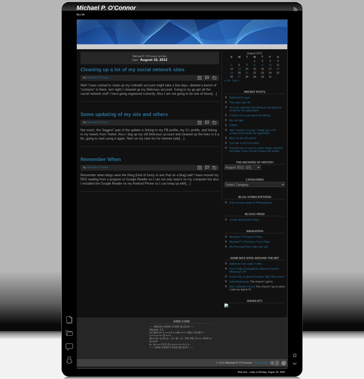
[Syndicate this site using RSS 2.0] (295, 9)
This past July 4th (240, 102)
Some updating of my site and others (124, 114)
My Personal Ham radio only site (248, 246)
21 (246, 72)
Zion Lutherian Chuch (242, 286)
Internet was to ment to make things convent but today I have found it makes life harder (256, 149)
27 (239, 76)
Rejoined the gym (239, 97)
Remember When (100, 159)
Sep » (235, 80)
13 (239, 68)
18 (277, 68)
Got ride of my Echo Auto (244, 143)
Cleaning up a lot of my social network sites (132, 69)
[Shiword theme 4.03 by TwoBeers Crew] (274, 362)
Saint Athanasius (239, 281)
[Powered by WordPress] (283, 362)
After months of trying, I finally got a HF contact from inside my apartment (252, 132)
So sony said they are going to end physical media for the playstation (255, 109)
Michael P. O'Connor (106, 7)
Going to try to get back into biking (249, 115)
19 (231, 72)
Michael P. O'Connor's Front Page (249, 241)
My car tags (236, 120)
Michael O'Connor (97, 77)
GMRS (233, 125)
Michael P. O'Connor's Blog (245, 236)
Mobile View (261, 362)
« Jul (227, 80)
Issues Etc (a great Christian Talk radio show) (256, 276)
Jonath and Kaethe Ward (244, 219)
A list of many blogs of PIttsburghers (250, 202)
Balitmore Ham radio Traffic (245, 263)
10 (270, 64)
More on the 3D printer (242, 138)
